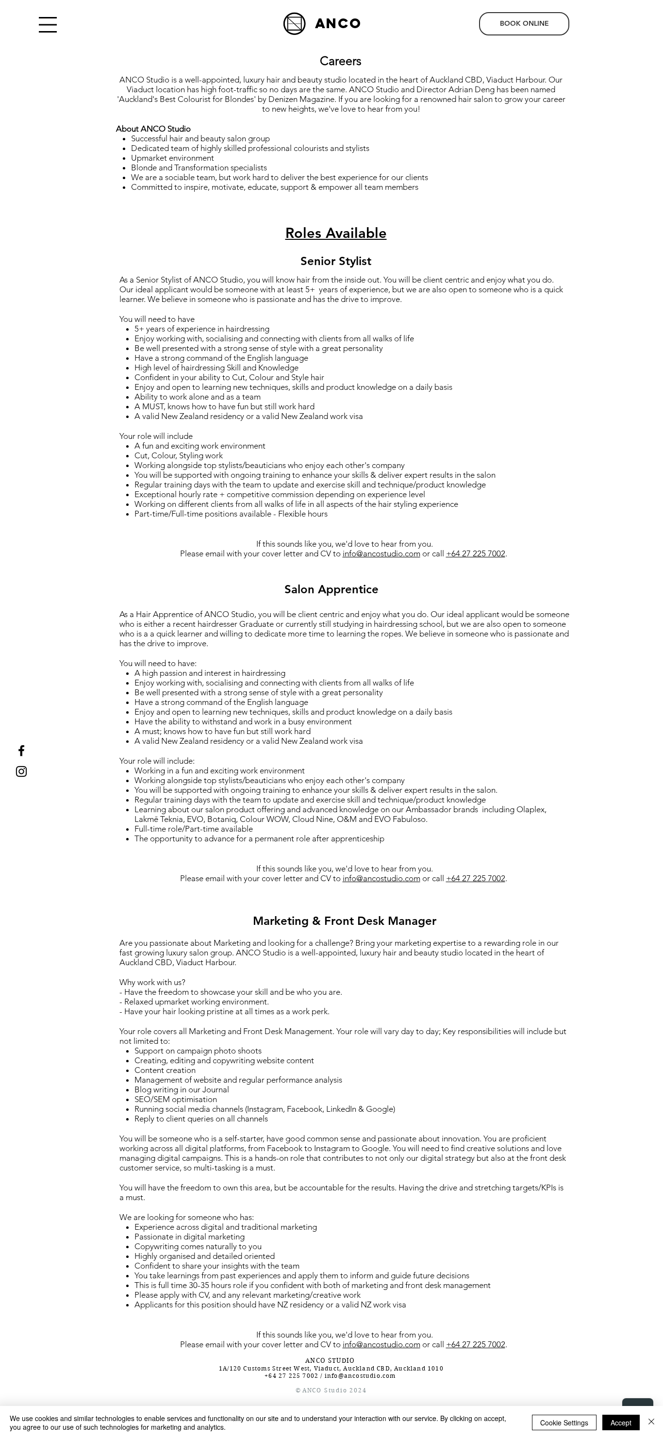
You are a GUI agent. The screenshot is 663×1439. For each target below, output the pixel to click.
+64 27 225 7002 (475, 553)
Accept (621, 1422)
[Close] (651, 1422)
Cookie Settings (564, 1422)
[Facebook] (21, 750)
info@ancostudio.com (381, 553)
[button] (48, 24)
